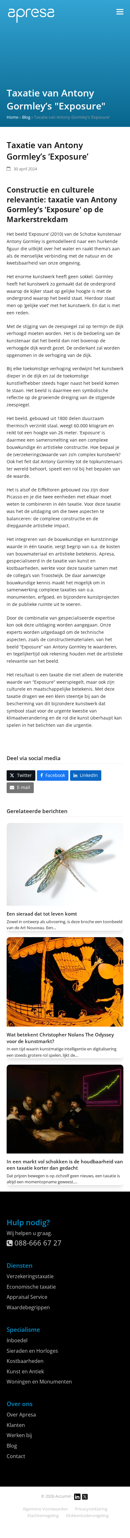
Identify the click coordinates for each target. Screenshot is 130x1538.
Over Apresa (21, 1414)
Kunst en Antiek (25, 1371)
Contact (16, 1456)
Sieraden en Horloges (32, 1350)
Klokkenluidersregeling (87, 1515)
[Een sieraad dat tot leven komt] (65, 864)
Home (12, 117)
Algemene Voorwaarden (45, 1509)
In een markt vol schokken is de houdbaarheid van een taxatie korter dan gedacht (65, 1164)
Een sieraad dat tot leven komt (42, 913)
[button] (119, 11)
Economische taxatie (31, 1286)
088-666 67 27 (37, 1242)
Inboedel (17, 1340)
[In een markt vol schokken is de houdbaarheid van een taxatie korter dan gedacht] (65, 1109)
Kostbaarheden (25, 1360)
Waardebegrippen (28, 1307)
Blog (26, 117)
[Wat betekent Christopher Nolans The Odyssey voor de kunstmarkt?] (65, 981)
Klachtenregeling (43, 1515)
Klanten (16, 1425)
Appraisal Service (27, 1296)
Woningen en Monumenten (39, 1381)
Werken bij (19, 1435)
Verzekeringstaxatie (30, 1276)
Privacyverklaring (91, 1509)
